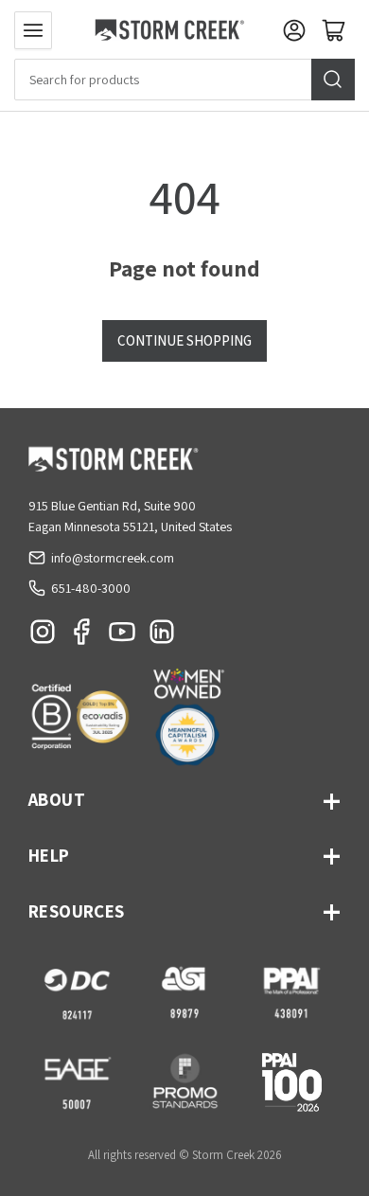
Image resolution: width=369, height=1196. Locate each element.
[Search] (333, 79)
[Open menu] (33, 30)
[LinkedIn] (162, 636)
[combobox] (184, 79)
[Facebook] (82, 636)
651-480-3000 (91, 588)
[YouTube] (122, 636)
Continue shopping (184, 340)
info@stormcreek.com (112, 557)
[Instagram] (42, 636)
